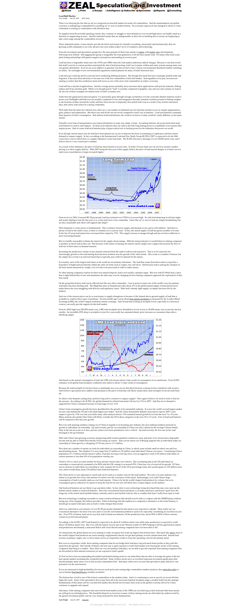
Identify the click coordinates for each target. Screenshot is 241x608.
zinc (158, 52)
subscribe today (170, 569)
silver (172, 532)
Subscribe (85, 600)
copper (141, 52)
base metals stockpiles (139, 299)
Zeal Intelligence (79, 572)
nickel (152, 52)
